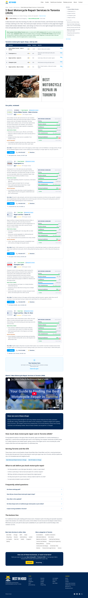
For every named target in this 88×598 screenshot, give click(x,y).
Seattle (22, 539)
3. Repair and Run (71, 13)
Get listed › (68, 39)
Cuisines (48, 543)
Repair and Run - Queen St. (15, 58)
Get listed (29, 562)
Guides (47, 2)
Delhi (21, 534)
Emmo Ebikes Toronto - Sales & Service (16, 49)
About (75, 2)
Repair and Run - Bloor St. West (16, 67)
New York (16, 539)
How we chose (42, 16)
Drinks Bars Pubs (54, 545)
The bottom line (70, 35)
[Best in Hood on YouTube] (74, 594)
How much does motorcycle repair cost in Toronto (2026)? (73, 24)
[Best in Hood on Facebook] (77, 594)
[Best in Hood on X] (81, 594)
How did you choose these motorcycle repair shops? (21, 494)
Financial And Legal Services (49, 548)
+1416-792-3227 (20, 152)
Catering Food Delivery (54, 539)
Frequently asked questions (73, 33)
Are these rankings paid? (13, 489)
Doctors (59, 548)
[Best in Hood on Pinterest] (79, 594)
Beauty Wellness (40, 543)
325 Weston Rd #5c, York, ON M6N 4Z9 (16, 305)
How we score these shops (73, 22)
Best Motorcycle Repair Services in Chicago (16, 460)
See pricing (39, 562)
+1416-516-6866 (20, 350)
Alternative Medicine (41, 537)
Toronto (11, 7)
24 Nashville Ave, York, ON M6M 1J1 (16, 206)
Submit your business (56, 2)
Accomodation (39, 534)
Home (7, 7)
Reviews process (67, 2)
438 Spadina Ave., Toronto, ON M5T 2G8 (17, 155)
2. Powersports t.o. (71, 11)
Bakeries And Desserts (41, 539)
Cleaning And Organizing (55, 541)
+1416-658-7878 (20, 302)
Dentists (38, 548)
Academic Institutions (50, 534)
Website (10, 152)
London (30, 537)
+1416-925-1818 (20, 203)
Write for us (68, 586)
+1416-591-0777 (20, 253)
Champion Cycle (12, 62)
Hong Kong (9, 537)
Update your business (70, 584)
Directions (31, 152)
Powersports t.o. (13, 53)
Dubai (25, 534)
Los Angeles (9, 539)
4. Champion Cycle (71, 15)
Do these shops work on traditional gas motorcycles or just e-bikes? (25, 504)
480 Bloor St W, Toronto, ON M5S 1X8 (16, 353)
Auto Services (16, 7)
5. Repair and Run (71, 17)
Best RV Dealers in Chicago (35, 460)
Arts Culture (51, 537)
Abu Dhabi (8, 534)
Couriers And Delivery (41, 541)
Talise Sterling (13, 18)
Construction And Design (42, 545)
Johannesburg (23, 537)
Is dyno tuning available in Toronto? (17, 508)
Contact (80, 2)
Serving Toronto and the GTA (73, 27)
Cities (42, 2)
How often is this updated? (14, 499)
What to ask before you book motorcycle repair (73, 30)
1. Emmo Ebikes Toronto (73, 9)
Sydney (8, 541)
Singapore (28, 539)
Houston (16, 537)
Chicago (15, 534)
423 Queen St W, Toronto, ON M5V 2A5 (16, 256)
